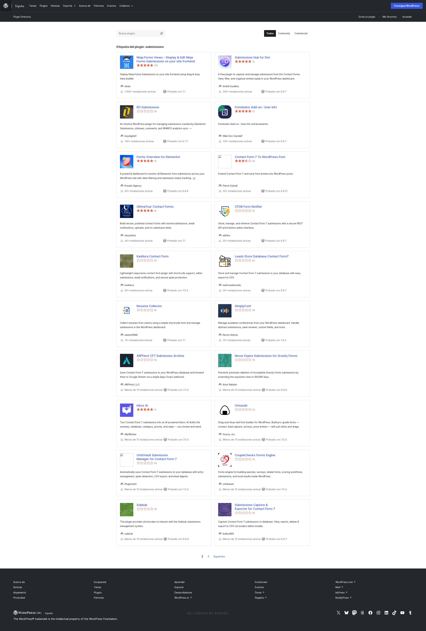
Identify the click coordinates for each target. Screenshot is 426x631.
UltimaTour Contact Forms (155, 206)
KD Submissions (148, 107)
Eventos (259, 587)
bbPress (341, 592)
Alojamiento (19, 592)
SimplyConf (243, 306)
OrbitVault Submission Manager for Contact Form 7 (157, 457)
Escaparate (100, 582)
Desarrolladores (183, 592)
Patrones (99, 597)
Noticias (17, 587)
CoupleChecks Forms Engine (255, 455)
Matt (339, 587)
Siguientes (219, 556)
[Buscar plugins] (161, 33)
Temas (97, 587)
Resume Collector (149, 306)
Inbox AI (142, 405)
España (49, 613)
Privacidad (19, 597)
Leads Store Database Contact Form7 (262, 256)
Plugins (98, 592)
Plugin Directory (22, 16)
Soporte (179, 587)
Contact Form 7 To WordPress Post (260, 157)
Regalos (261, 597)
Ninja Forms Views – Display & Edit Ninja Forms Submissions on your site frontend (166, 59)
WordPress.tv (183, 597)
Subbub (142, 505)
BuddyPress (343, 597)
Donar (259, 592)
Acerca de (19, 582)
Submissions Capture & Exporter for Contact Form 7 (255, 506)
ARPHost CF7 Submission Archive (160, 355)
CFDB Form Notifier (248, 206)
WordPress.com (345, 582)
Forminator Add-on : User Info (256, 107)
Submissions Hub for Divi (252, 57)
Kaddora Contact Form (153, 256)
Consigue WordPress (407, 5)
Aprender (179, 582)
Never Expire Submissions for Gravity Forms (266, 355)
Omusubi (241, 405)
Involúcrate (261, 582)
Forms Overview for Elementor (158, 157)
